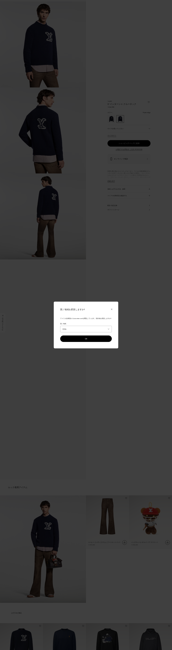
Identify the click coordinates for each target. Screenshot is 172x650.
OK (86, 339)
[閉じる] (111, 309)
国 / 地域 (63, 324)
